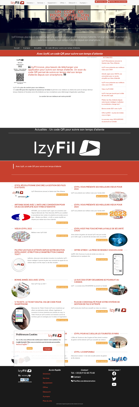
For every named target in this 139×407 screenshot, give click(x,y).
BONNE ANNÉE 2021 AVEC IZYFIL (30, 280)
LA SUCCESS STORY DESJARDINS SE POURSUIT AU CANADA (96, 281)
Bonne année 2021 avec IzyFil (112, 108)
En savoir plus (63, 195)
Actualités (38, 48)
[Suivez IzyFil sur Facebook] (114, 374)
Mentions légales (21, 344)
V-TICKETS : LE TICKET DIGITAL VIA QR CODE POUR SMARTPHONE (38, 303)
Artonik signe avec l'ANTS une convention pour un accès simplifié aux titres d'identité (112, 76)
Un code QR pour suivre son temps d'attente (62, 48)
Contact (77, 377)
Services (40, 3)
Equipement (52, 3)
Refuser (29, 348)
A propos (83, 3)
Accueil (16, 48)
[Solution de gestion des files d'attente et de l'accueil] (24, 370)
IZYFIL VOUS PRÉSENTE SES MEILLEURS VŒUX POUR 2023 (98, 206)
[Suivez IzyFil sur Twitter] (114, 380)
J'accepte (47, 349)
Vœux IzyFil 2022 (107, 89)
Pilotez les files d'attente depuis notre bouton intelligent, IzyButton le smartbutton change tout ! (113, 102)
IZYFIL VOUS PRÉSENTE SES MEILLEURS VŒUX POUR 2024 (98, 188)
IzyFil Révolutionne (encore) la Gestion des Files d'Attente (112, 62)
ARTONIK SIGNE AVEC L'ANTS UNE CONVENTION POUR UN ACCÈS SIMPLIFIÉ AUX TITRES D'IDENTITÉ (40, 206)
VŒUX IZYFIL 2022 (23, 228)
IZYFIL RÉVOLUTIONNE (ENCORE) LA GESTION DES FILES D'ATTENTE (40, 186)
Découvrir (72, 3)
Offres (62, 3)
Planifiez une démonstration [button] (118, 2)
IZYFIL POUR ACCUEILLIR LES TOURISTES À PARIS (96, 333)
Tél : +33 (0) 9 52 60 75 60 (83, 373)
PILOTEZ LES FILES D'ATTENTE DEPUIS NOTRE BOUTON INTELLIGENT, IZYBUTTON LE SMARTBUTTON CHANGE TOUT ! (40, 252)
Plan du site (47, 401)
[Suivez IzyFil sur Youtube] (114, 385)
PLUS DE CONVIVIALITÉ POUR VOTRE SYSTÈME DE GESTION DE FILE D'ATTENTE (97, 303)
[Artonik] (26, 375)
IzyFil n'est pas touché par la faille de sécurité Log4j (113, 94)
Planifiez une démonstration (84, 381)
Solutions (30, 3)
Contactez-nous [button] (101, 2)
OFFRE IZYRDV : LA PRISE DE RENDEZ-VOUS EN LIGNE (98, 250)
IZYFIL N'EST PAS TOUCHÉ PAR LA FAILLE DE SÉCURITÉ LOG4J (99, 229)
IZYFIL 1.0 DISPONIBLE (84, 352)
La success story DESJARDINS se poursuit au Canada (112, 120)
